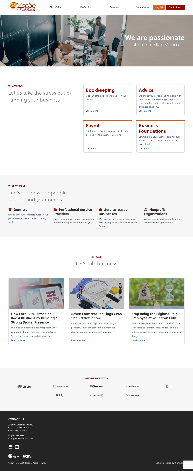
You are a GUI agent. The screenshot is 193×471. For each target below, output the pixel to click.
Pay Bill (159, 7)
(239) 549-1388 (17, 435)
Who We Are (85, 7)
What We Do (55, 7)
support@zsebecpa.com (22, 438)
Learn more (102, 110)
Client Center (142, 7)
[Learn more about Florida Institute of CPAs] (27, 456)
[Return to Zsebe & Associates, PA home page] (22, 7)
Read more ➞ (36, 340)
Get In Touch (175, 7)
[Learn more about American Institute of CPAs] (13, 456)
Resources (114, 7)
